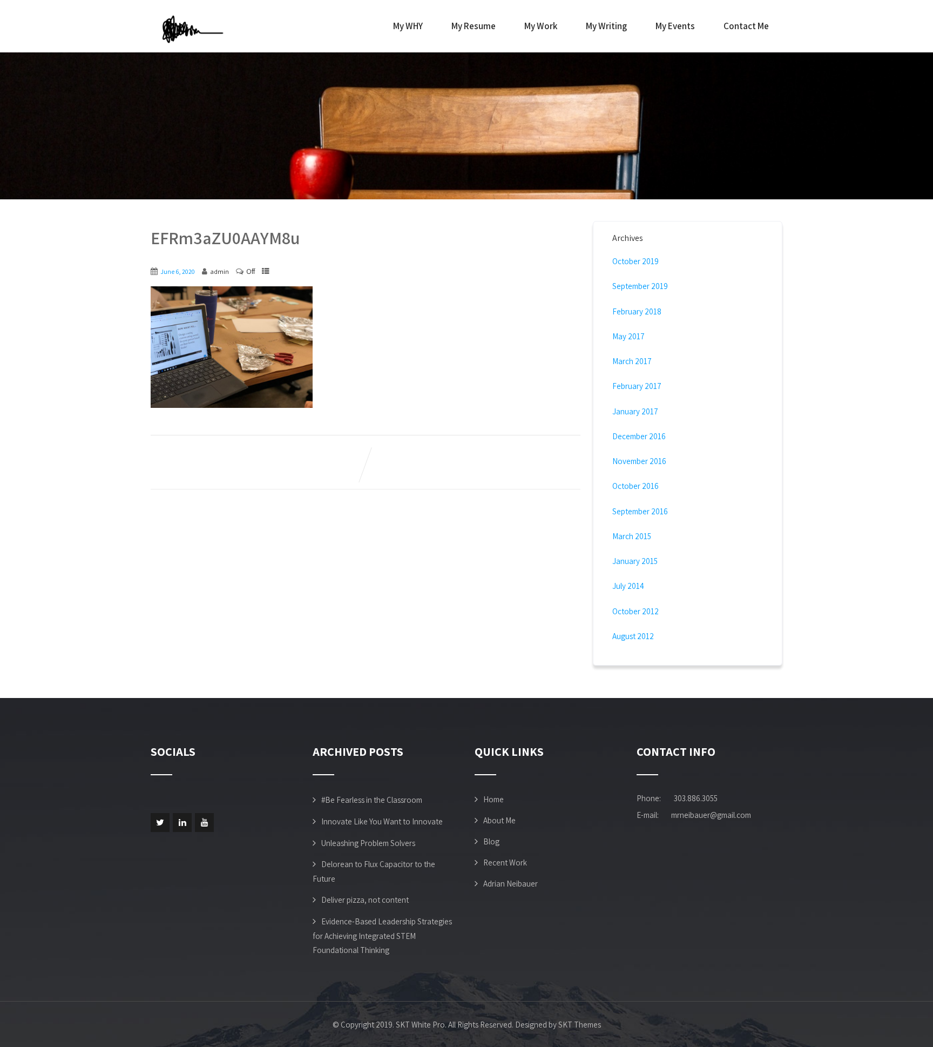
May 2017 (628, 336)
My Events (675, 26)
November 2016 (639, 461)
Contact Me (746, 26)
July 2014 (628, 586)
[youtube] (204, 822)
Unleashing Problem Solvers (368, 843)
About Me (499, 820)
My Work (540, 26)
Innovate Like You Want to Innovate (382, 821)
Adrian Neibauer (510, 883)
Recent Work (505, 862)
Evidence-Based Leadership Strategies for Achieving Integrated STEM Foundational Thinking (382, 935)
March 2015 (631, 536)
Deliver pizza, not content (365, 900)
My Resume (473, 26)
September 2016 (640, 511)
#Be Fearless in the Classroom (371, 800)
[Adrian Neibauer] (194, 29)
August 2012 (633, 636)
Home (493, 799)
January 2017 (635, 411)
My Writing (606, 26)
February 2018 (636, 311)
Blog (491, 841)
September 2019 (640, 286)
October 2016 (635, 486)
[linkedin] (182, 822)
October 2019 (635, 261)
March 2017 (632, 361)
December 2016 (639, 436)
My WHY (408, 26)
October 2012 (635, 611)
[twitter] (160, 822)
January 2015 (635, 561)
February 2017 (636, 386)
